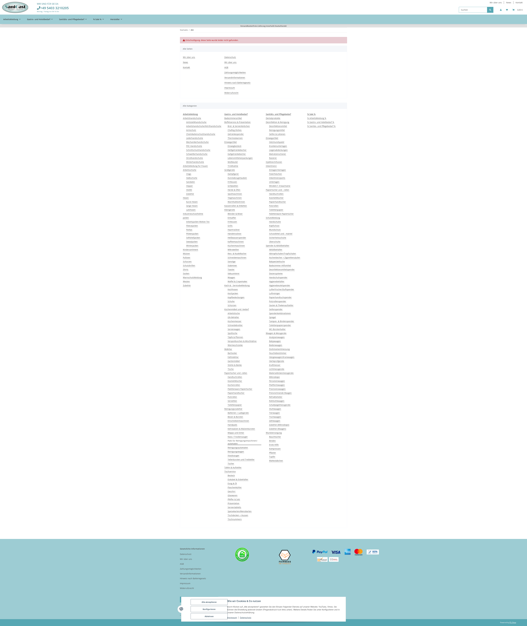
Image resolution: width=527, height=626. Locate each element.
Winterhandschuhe (195, 162)
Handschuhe (275, 221)
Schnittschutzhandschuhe (198, 150)
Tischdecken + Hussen (238, 515)
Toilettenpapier (235, 405)
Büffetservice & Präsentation (237, 122)
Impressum (232, 617)
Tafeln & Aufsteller (233, 467)
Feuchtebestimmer (277, 353)
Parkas (189, 229)
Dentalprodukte (273, 118)
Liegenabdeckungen (278, 150)
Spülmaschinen (235, 194)
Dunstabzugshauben (237, 178)
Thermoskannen (235, 138)
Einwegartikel (230, 142)
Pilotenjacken (192, 233)
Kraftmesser (274, 365)
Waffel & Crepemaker (237, 281)
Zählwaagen (274, 420)
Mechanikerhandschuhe (197, 142)
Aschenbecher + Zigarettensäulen (284, 257)
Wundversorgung (274, 432)
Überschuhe (274, 241)
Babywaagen (275, 341)
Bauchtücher (275, 436)
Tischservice (230, 471)
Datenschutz (245, 617)
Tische (231, 369)
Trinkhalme (233, 166)
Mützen (186, 253)
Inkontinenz (271, 166)
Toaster (231, 269)
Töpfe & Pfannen (235, 337)
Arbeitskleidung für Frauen (195, 166)
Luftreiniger (274, 293)
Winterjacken (192, 245)
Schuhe (231, 301)
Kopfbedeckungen (236, 297)
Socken (186, 273)
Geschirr (232, 491)
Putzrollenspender (277, 301)
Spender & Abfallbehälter (277, 245)
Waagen (231, 277)
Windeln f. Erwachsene (279, 186)
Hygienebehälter (276, 281)
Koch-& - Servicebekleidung (237, 285)
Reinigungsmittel (277, 130)
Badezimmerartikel (233, 118)
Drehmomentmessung (279, 349)
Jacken (186, 217)
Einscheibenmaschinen (238, 420)
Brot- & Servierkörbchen (239, 126)
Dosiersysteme (276, 273)
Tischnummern (235, 519)
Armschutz (191, 130)
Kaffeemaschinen (236, 241)
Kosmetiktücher (235, 381)
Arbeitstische (234, 313)
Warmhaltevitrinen (236, 201)
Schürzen (187, 261)
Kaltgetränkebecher (237, 154)
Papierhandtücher (236, 393)
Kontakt (519, 2)
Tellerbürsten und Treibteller (241, 459)
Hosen (186, 197)
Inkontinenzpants (277, 178)
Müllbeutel (233, 162)
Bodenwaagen (275, 345)
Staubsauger (233, 455)
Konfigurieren (209, 609)
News (508, 2)
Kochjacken (233, 293)
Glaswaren (232, 495)
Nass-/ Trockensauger (238, 436)
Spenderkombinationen (280, 313)
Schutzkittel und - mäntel (280, 233)
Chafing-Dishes (235, 130)
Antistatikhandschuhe (196, 122)
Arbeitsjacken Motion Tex (197, 221)
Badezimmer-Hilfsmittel (280, 265)
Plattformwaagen (277, 385)
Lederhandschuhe (194, 138)
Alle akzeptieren (209, 602)
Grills (230, 225)
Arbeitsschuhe (189, 170)
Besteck (231, 475)
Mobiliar (228, 349)
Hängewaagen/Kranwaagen (281, 357)
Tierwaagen (274, 413)
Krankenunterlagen (278, 146)
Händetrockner (234, 233)
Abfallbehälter (275, 249)
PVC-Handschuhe (194, 146)
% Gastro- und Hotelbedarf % (320, 122)
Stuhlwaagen (275, 409)
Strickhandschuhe (194, 158)
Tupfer (272, 456)
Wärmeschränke (235, 345)
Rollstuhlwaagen (276, 401)
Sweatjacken (192, 241)
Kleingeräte (229, 209)
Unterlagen (274, 182)
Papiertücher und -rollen (235, 373)
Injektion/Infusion (274, 162)
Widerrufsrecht (231, 92)
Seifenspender (276, 309)
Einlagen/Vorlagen (277, 170)
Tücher (231, 463)
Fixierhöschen (275, 174)
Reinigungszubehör (233, 409)
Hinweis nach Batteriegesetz (237, 82)
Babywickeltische (277, 261)
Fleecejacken (192, 225)
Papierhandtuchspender (280, 297)
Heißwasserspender (237, 237)
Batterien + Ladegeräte (238, 413)
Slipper (189, 186)
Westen (186, 281)
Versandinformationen (234, 77)
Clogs (188, 174)
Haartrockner (234, 229)
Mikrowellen (233, 249)
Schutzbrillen (189, 265)
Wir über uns (496, 2)
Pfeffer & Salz (234, 499)
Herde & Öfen (234, 190)
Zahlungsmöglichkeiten (235, 72)
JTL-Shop (512, 622)
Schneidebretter (235, 325)
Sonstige (232, 261)
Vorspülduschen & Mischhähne (242, 341)
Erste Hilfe (274, 444)
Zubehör (190, 194)
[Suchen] (490, 10)
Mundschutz (275, 229)
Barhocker (232, 353)
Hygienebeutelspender (279, 285)
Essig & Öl (232, 483)
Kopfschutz (274, 225)
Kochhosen (233, 289)
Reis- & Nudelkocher (237, 253)
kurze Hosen (192, 201)
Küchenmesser (234, 321)
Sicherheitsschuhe (277, 237)
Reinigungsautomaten (238, 447)
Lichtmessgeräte (276, 369)
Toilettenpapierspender (280, 325)
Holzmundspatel (276, 142)
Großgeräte (229, 170)
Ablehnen (209, 616)
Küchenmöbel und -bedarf (236, 309)
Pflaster (272, 452)
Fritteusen (232, 182)
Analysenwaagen (277, 337)
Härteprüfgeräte (276, 361)
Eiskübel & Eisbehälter (238, 479)
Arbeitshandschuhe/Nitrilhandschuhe (203, 126)
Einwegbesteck (234, 146)
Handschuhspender (278, 277)
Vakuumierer (233, 273)
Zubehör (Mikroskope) (279, 424)
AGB (226, 67)
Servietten (232, 401)
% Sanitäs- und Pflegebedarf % (321, 126)
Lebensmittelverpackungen (240, 158)
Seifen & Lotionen (277, 134)
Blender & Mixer (235, 213)
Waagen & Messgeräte (276, 333)
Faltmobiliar (233, 357)
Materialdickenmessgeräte (281, 373)
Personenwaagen (277, 381)
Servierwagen (234, 329)
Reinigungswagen (236, 451)
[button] (501, 10)
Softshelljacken (193, 237)
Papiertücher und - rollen (277, 190)
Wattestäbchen (276, 460)
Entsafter (232, 217)
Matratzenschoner (277, 154)
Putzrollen (232, 397)
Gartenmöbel (234, 361)
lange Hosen (192, 205)
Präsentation (233, 503)
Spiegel (272, 317)
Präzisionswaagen (277, 389)
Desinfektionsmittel (278, 126)
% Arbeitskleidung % (316, 118)
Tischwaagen (275, 417)
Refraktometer (275, 397)
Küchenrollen (234, 385)
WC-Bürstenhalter (277, 329)
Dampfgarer (233, 174)
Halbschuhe (191, 178)
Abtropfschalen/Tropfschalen (282, 253)
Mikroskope (274, 377)
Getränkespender (236, 134)
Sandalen (190, 182)
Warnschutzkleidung (192, 277)
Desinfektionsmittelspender (282, 269)
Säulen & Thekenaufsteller (281, 305)
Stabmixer (232, 265)
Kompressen (275, 448)
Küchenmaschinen (236, 245)
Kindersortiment (190, 249)
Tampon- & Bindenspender (281, 321)
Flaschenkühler (235, 487)
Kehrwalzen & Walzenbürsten (241, 428)
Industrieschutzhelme (193, 213)
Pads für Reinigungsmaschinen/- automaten (243, 442)
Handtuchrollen (235, 377)
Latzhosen (191, 209)
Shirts (185, 269)
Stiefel (189, 190)
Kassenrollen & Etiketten (235, 205)
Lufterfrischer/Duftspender (281, 289)
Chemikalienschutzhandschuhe (200, 134)
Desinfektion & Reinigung (277, 122)
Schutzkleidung (273, 217)
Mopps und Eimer (236, 432)
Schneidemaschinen (237, 257)
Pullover (186, 257)
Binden (272, 440)
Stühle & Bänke (235, 365)
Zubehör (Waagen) (277, 428)
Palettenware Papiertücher (240, 389)
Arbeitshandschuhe (192, 118)
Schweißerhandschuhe (196, 154)
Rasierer (273, 158)
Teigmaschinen (235, 197)
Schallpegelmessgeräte (279, 405)
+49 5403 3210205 (54, 8)
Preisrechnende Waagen (280, 393)
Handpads (232, 424)
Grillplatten (233, 186)
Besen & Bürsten (235, 417)
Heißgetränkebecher (237, 150)
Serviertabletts (234, 507)
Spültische (232, 333)
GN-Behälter (233, 317)
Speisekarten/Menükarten (240, 511)
